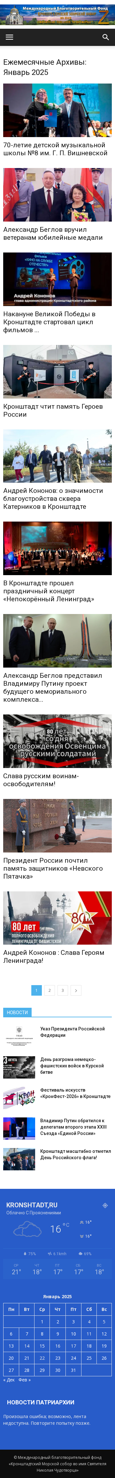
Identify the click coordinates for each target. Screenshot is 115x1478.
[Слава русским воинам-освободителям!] (57, 741)
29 (42, 1370)
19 (104, 1346)
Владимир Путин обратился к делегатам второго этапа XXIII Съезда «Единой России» (73, 1127)
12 (104, 1334)
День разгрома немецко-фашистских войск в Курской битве (72, 1066)
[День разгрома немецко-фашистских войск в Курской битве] (19, 1067)
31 (73, 1370)
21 (26, 1358)
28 (26, 1370)
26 (104, 1358)
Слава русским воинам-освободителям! (41, 780)
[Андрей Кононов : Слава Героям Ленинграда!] (57, 917)
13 (11, 1346)
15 (42, 1346)
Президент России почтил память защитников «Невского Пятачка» (53, 868)
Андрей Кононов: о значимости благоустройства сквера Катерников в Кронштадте (53, 498)
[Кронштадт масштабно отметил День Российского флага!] (19, 1159)
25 (89, 1358)
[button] (106, 37)
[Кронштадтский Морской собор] (57, 14)
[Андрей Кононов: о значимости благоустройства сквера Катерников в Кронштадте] (57, 456)
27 (11, 1370)
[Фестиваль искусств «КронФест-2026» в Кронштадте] (19, 1098)
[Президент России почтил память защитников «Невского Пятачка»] (57, 825)
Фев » (25, 1380)
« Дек (9, 1380)
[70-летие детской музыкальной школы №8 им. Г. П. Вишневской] (57, 110)
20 (11, 1358)
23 (57, 1358)
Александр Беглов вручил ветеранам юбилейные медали (53, 233)
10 (73, 1334)
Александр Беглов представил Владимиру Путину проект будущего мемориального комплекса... (52, 687)
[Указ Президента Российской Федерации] (19, 1037)
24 (73, 1358)
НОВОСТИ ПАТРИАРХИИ (40, 1402)
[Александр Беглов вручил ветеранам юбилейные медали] (57, 195)
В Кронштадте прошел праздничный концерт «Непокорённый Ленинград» (48, 591)
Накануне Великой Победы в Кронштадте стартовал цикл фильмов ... (49, 322)
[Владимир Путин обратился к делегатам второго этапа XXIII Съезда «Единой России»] (19, 1128)
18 (89, 1346)
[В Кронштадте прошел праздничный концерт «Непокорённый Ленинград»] (57, 548)
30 (57, 1370)
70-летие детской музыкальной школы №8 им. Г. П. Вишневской (55, 149)
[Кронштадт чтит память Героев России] (57, 372)
